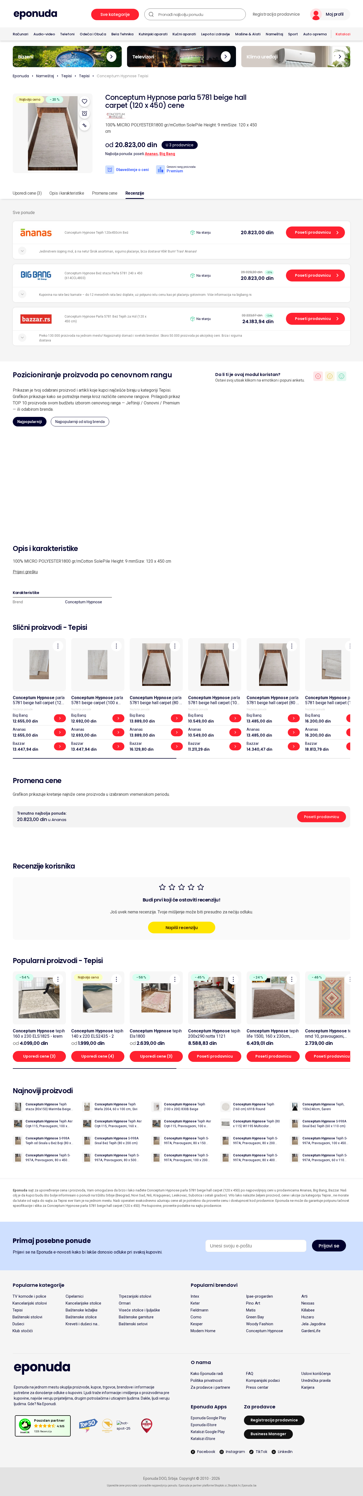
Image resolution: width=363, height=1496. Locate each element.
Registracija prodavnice (276, 14)
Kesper (197, 1324)
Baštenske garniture (136, 1317)
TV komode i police (29, 1296)
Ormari (124, 1303)
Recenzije (134, 193)
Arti (304, 1296)
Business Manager (268, 1434)
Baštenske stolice (81, 1317)
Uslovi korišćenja (316, 1373)
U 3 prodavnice (179, 145)
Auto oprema (315, 34)
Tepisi (66, 76)
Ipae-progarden (259, 1296)
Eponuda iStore (204, 1425)
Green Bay (255, 1317)
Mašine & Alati (247, 34)
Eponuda (21, 76)
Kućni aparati (184, 34)
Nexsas (307, 1303)
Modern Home (203, 1330)
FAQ (249, 1373)
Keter (195, 1303)
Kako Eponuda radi (207, 1373)
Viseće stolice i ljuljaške (139, 1310)
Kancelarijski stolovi (29, 1303)
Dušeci (18, 1324)
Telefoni (67, 34)
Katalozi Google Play (208, 1432)
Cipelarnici (74, 1296)
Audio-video (44, 34)
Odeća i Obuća (93, 34)
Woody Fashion (259, 1324)
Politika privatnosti (206, 1380)
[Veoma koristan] (341, 376)
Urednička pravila (316, 1380)
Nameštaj (274, 34)
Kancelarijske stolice (83, 1303)
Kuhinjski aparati (153, 34)
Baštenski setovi (133, 1324)
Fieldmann (199, 1310)
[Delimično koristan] (330, 376)
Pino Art (253, 1303)
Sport (293, 34)
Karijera (307, 1387)
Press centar (257, 1387)
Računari (20, 34)
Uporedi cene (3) (27, 193)
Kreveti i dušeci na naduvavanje (81, 1324)
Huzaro (307, 1317)
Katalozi (343, 34)
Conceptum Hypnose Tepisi (122, 76)
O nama (201, 1362)
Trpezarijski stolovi (135, 1296)
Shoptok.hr (234, 1485)
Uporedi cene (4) (97, 1056)
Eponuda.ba (249, 1485)
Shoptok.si (220, 1485)
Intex (195, 1296)
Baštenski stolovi (27, 1317)
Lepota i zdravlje (215, 34)
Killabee (308, 1310)
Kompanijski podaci (263, 1380)
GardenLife (310, 1330)
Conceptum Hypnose (83, 602)
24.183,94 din (258, 321)
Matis (251, 1310)
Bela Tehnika (122, 34)
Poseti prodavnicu (313, 232)
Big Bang (167, 154)
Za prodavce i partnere (210, 1387)
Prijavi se (329, 1245)
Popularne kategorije (38, 1285)
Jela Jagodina (313, 1324)
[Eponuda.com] (35, 14)
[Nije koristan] (318, 376)
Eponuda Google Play (208, 1418)
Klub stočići (22, 1330)
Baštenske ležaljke (82, 1310)
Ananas (151, 154)
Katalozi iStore (203, 1439)
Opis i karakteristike (66, 193)
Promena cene (104, 193)
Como (196, 1317)
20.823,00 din (257, 232)
